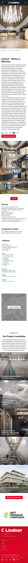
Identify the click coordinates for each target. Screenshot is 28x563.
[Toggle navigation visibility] (2, 2)
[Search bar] (25, 2)
